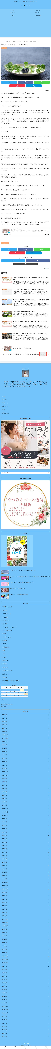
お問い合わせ (5, 413)
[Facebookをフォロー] (38, 260)
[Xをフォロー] (13, 260)
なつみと (25, 379)
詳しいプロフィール (24, 386)
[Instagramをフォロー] (25, 264)
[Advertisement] (25, 27)
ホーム (3, 396)
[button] (48, 473)
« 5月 (2, 699)
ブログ (3, 409)
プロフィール (5, 403)
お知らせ (4, 399)
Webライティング (6, 243)
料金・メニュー (6, 406)
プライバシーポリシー (7, 704)
